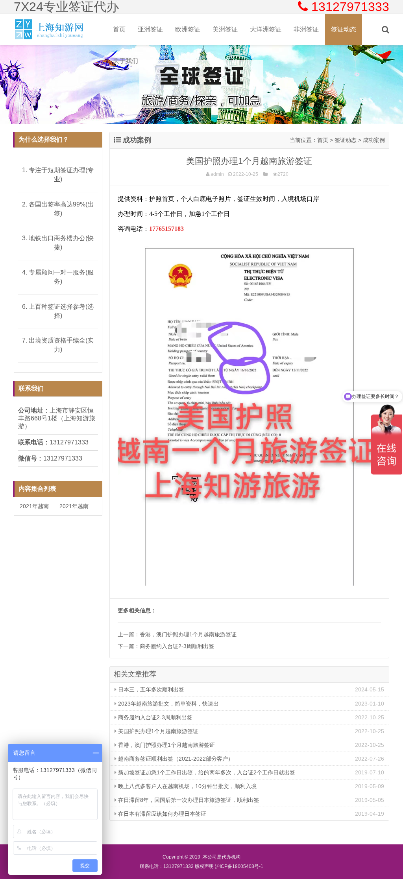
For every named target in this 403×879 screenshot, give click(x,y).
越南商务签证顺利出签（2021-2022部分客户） (174, 759)
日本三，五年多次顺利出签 (150, 689)
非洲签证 (306, 29)
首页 (119, 29)
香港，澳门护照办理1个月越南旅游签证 (188, 634)
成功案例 (374, 140)
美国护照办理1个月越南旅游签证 (157, 731)
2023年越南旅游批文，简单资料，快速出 (167, 703)
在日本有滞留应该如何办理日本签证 (161, 814)
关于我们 (125, 60)
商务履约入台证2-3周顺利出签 (177, 646)
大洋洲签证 (265, 29)
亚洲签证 (150, 29)
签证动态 (343, 29)
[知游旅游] (50, 29)
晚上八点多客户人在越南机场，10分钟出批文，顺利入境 (186, 786)
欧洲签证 (187, 29)
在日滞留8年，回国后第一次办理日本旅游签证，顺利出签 (187, 800)
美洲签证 (225, 29)
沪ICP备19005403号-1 (239, 866)
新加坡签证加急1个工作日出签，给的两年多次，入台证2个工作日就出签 (205, 772)
